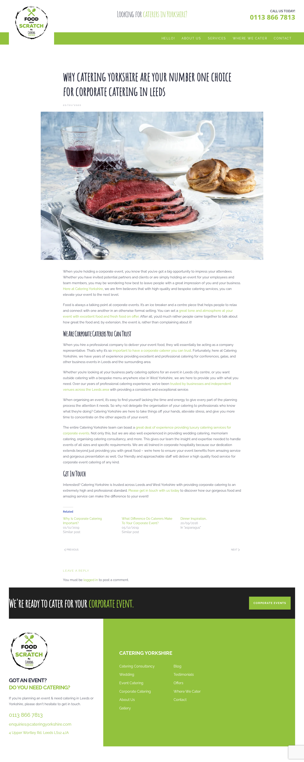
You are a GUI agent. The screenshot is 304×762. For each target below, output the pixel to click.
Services (217, 38)
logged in (90, 580)
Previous (72, 549)
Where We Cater (187, 691)
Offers (178, 683)
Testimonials (184, 674)
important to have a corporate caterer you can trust (152, 351)
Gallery (125, 708)
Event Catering (131, 683)
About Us (191, 38)
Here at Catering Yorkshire (83, 289)
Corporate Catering (135, 691)
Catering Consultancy (137, 666)
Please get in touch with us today (153, 491)
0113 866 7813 (272, 17)
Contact (283, 38)
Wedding (126, 674)
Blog (177, 666)
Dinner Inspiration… (193, 518)
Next (234, 549)
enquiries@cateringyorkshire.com (40, 724)
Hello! (168, 38)
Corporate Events (269, 603)
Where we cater (250, 38)
